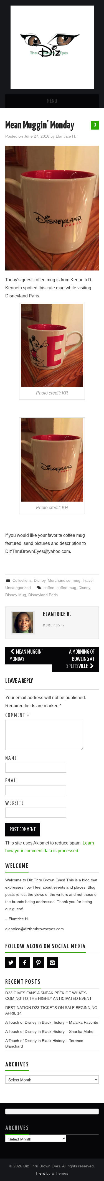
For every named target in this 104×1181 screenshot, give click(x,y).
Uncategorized (18, 587)
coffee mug (66, 587)
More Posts (54, 625)
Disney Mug (15, 595)
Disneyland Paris (43, 595)
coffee (49, 587)
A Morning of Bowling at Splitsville (80, 659)
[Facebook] (24, 962)
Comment (17, 715)
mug (76, 580)
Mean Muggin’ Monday (26, 655)
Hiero (40, 1173)
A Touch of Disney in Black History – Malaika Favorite (51, 1022)
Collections (22, 580)
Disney (39, 580)
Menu (52, 101)
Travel (88, 580)
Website (14, 803)
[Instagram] (52, 962)
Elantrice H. (66, 136)
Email (11, 780)
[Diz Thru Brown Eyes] (52, 46)
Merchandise (59, 580)
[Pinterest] (38, 962)
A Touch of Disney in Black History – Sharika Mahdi (49, 1031)
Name (11, 758)
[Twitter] (10, 962)
